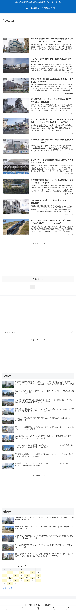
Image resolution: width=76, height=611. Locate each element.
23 (16, 580)
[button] (72, 332)
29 (10, 583)
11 (27, 575)
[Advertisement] (38, 28)
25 (27, 580)
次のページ (38, 279)
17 (21, 578)
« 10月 (4, 588)
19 (32, 578)
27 (38, 580)
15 (10, 578)
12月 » (11, 588)
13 (38, 575)
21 (4, 580)
